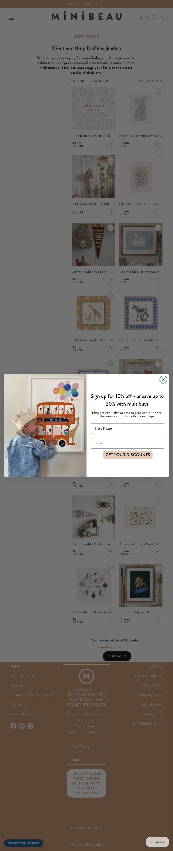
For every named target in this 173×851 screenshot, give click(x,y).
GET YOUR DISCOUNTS (127, 455)
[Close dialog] (163, 379)
